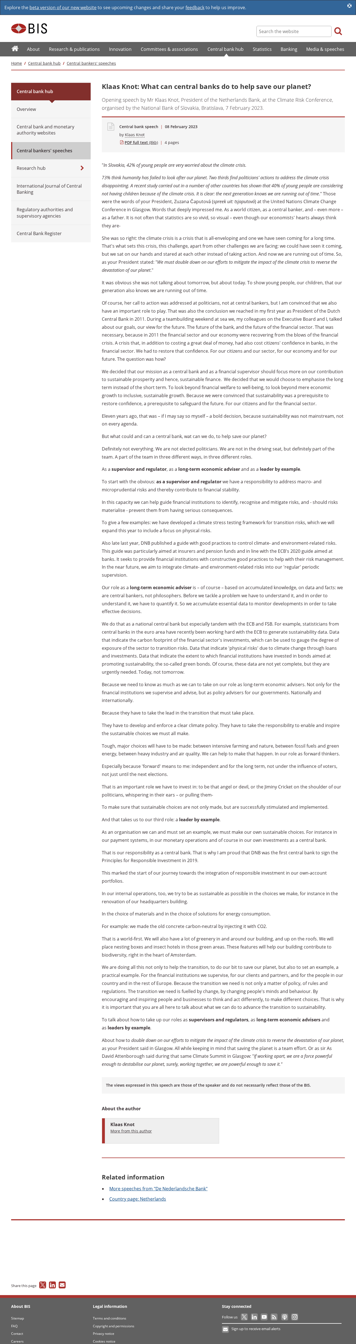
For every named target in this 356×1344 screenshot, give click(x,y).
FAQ (14, 1326)
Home (16, 63)
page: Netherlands (137, 1199)
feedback (195, 7)
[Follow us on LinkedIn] (255, 1317)
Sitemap (17, 1318)
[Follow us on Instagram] (294, 1317)
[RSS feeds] (274, 1317)
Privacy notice (103, 1333)
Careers (17, 1341)
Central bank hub (44, 63)
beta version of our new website (63, 7)
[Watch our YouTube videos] (265, 1317)
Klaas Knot (135, 134)
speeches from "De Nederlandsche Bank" (158, 1189)
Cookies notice (104, 1341)
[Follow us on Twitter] (245, 1317)
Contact (17, 1333)
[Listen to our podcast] (284, 1317)
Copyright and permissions (113, 1326)
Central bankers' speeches (91, 63)
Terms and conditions (109, 1318)
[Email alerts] (226, 1329)
